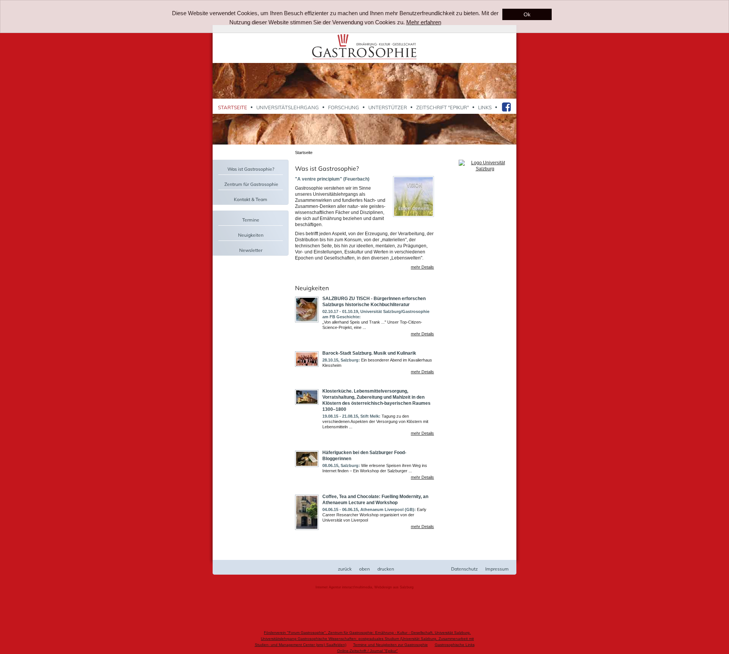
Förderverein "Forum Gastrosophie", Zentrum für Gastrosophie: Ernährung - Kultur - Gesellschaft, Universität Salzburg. (367, 632)
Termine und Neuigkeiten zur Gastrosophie (390, 645)
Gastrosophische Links (455, 645)
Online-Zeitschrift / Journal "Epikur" (367, 651)
